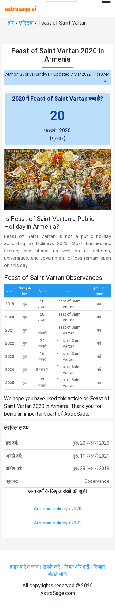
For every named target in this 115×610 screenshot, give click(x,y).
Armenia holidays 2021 (57, 523)
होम (11, 23)
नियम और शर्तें (76, 567)
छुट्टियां (26, 23)
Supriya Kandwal (34, 74)
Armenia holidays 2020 (57, 509)
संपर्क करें (51, 567)
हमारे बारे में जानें (24, 567)
